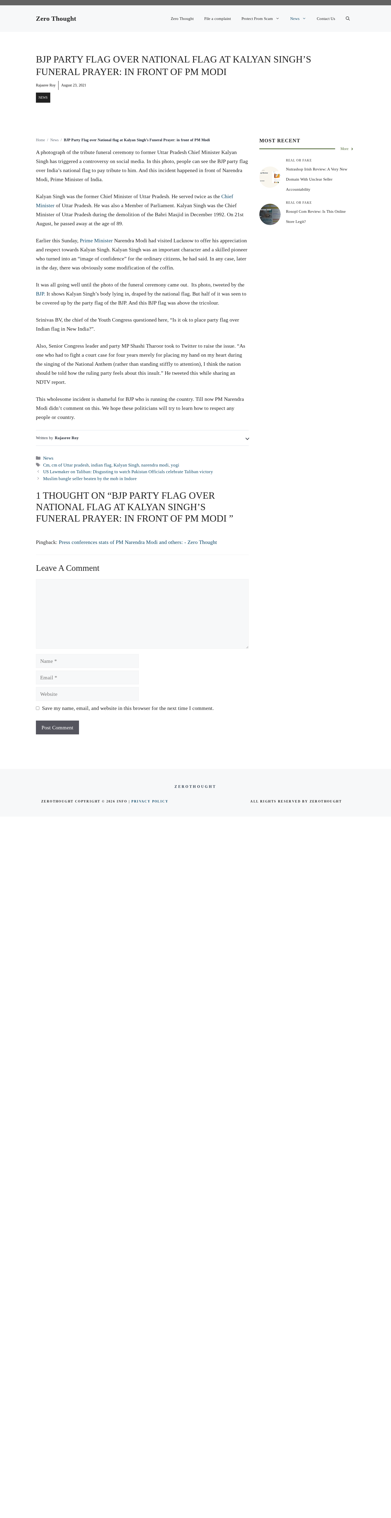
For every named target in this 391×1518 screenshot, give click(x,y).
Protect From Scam (257, 18)
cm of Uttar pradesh (70, 465)
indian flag (101, 465)
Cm (46, 465)
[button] (347, 19)
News (295, 18)
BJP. (40, 294)
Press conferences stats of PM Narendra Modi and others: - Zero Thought (138, 542)
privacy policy (149, 801)
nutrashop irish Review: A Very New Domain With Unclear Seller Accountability (316, 179)
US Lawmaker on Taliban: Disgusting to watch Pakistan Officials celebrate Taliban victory (128, 471)
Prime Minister (96, 240)
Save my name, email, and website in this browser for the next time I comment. (128, 708)
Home (40, 140)
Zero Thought (56, 18)
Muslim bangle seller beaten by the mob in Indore (90, 478)
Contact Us (326, 18)
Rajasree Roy (46, 85)
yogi (175, 465)
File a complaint (217, 18)
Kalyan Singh (126, 465)
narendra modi (155, 465)
